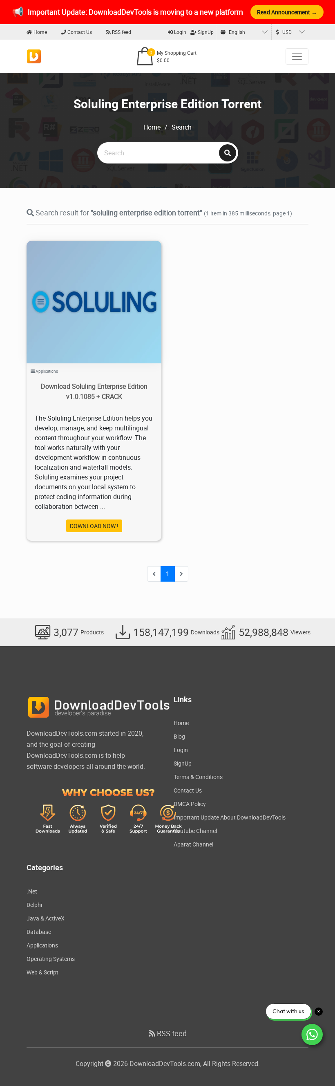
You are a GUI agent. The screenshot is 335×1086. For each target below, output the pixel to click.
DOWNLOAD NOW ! (94, 526)
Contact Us (79, 32)
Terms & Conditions (198, 777)
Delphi (34, 905)
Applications (47, 371)
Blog (179, 736)
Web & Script (42, 972)
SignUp (205, 32)
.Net (32, 891)
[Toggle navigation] (297, 56)
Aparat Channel (193, 844)
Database (39, 932)
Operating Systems (51, 959)
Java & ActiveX (46, 918)
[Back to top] (312, 1063)
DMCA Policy (190, 804)
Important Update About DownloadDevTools (230, 817)
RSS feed (121, 32)
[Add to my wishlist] (84, 291)
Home (39, 32)
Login (179, 32)
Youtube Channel (195, 831)
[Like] (102, 291)
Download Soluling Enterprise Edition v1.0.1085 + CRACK (94, 391)
